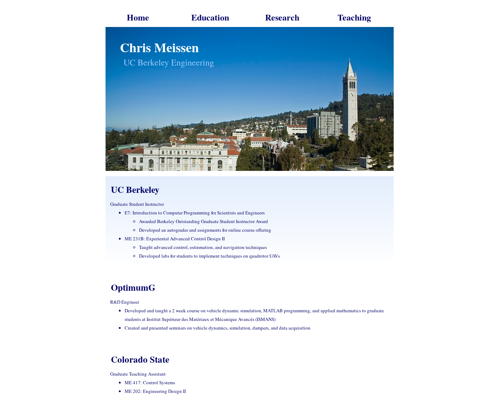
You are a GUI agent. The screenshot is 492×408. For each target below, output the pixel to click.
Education (210, 17)
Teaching (354, 17)
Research (282, 17)
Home (138, 17)
